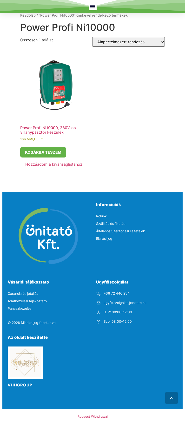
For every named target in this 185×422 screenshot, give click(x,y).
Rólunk (101, 216)
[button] (93, 6)
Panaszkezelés (19, 308)
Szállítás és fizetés (110, 223)
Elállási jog (104, 238)
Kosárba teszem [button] (43, 152)
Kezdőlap (28, 15)
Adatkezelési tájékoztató (27, 301)
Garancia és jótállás (23, 293)
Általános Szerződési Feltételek (120, 231)
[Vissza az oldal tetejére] (171, 398)
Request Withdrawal (93, 416)
